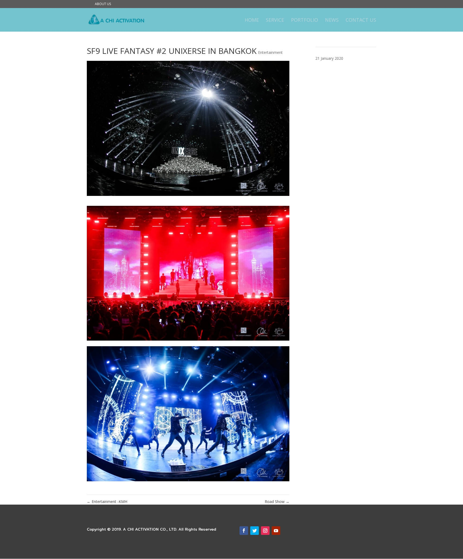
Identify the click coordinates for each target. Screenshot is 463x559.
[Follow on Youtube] (276, 530)
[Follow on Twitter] (254, 530)
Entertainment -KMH (107, 501)
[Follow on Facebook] (244, 530)
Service (275, 20)
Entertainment (270, 52)
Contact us (361, 20)
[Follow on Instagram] (265, 530)
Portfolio (304, 20)
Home (252, 20)
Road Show (277, 501)
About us (103, 4)
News (332, 20)
